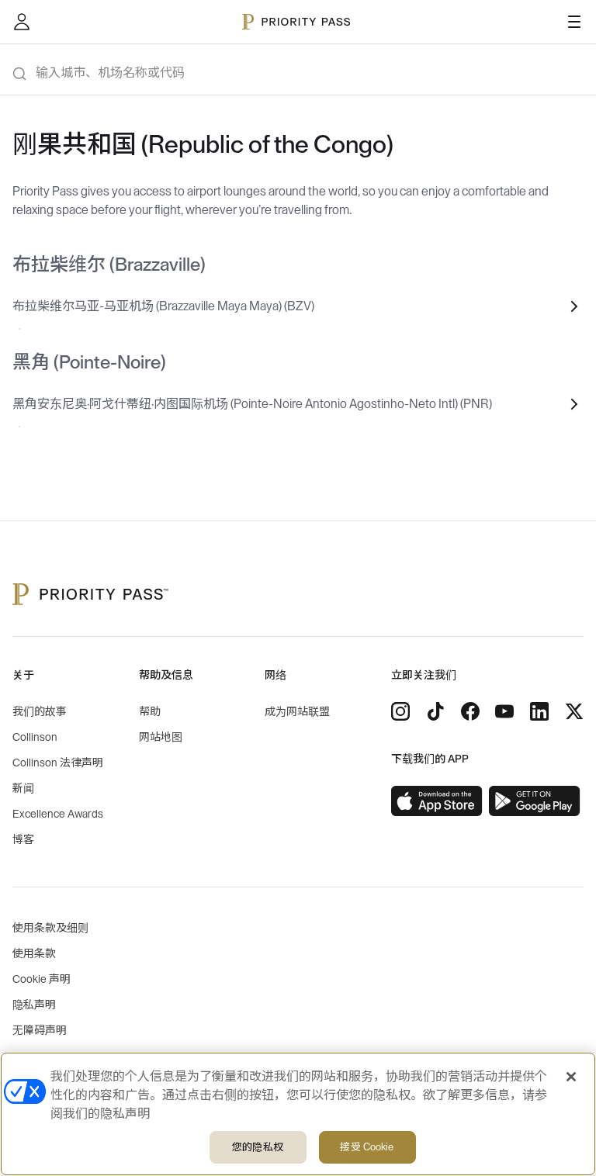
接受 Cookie (366, 1147)
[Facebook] (470, 711)
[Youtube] (504, 711)
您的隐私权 (257, 1147)
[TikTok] (435, 711)
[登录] (21, 21)
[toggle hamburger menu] (574, 21)
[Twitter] (574, 711)
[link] (437, 801)
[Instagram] (400, 711)
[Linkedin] (539, 711)
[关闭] (571, 1077)
